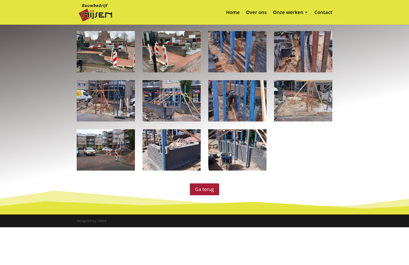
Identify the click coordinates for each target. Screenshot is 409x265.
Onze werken (288, 13)
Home (233, 13)
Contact (323, 13)
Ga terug (204, 189)
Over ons (256, 13)
